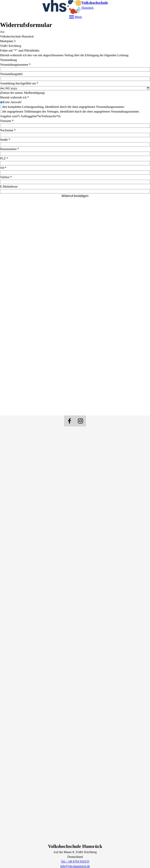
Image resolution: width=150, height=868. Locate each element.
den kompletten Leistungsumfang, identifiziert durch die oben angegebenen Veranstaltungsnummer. (64, 106)
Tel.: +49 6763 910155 (75, 861)
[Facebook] (69, 420)
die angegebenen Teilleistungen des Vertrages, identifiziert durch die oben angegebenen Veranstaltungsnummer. (71, 111)
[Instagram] (80, 420)
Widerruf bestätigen (75, 196)
